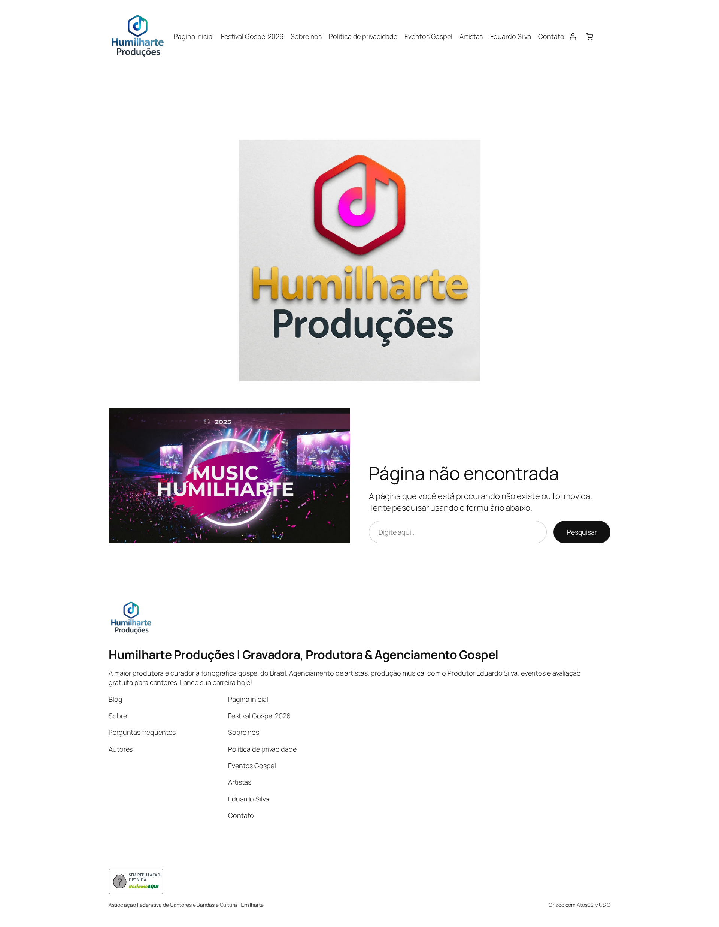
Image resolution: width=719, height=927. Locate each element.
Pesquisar (582, 532)
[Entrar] (572, 36)
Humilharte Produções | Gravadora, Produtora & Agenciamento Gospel (303, 654)
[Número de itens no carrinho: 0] (589, 36)
